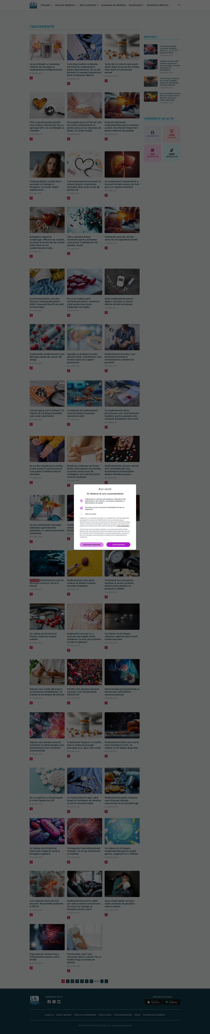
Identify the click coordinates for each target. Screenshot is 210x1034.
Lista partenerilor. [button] (123, 526)
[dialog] (105, 517)
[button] (105, 514)
